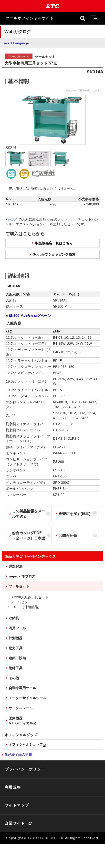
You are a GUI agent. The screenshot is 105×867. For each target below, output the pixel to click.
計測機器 (15, 638)
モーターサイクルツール (27, 698)
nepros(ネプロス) (23, 576)
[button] (93, 18)
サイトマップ (17, 805)
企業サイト (15, 823)
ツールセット (19, 586)
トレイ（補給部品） (25, 607)
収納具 (14, 618)
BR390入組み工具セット (29, 597)
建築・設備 (17, 658)
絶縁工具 (15, 668)
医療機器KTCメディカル (21, 720)
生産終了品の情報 (18, 754)
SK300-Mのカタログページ (30, 316)
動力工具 (15, 648)
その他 (14, 678)
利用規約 (13, 787)
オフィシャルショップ (26, 744)
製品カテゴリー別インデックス (30, 556)
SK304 (12, 219)
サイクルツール (21, 708)
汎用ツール (17, 628)
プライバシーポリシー (25, 769)
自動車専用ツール (22, 688)
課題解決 (15, 566)
